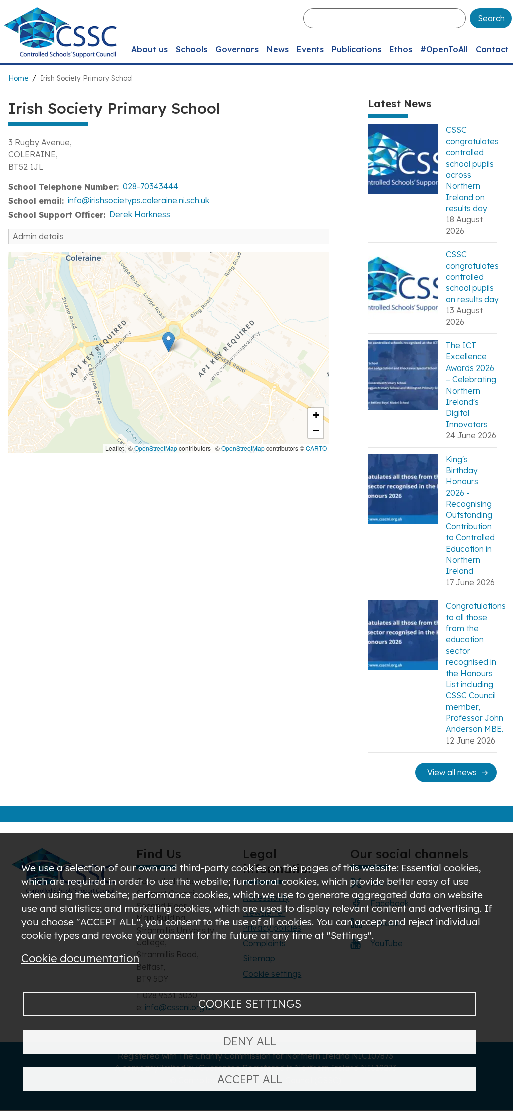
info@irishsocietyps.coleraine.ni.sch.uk (138, 200)
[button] (168, 342)
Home (18, 78)
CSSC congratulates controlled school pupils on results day (472, 276)
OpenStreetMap (155, 448)
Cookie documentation (80, 958)
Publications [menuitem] (356, 49)
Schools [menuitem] (191, 49)
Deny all (249, 1041)
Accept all (249, 1079)
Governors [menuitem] (237, 49)
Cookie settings (249, 1003)
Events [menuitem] (310, 49)
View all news (452, 772)
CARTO (316, 448)
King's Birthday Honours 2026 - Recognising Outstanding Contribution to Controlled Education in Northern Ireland (470, 515)
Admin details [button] (38, 236)
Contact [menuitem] (492, 49)
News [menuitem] (278, 49)
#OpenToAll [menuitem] (444, 49)
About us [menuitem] (149, 49)
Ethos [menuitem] (400, 49)
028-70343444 (150, 186)
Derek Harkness (139, 214)
